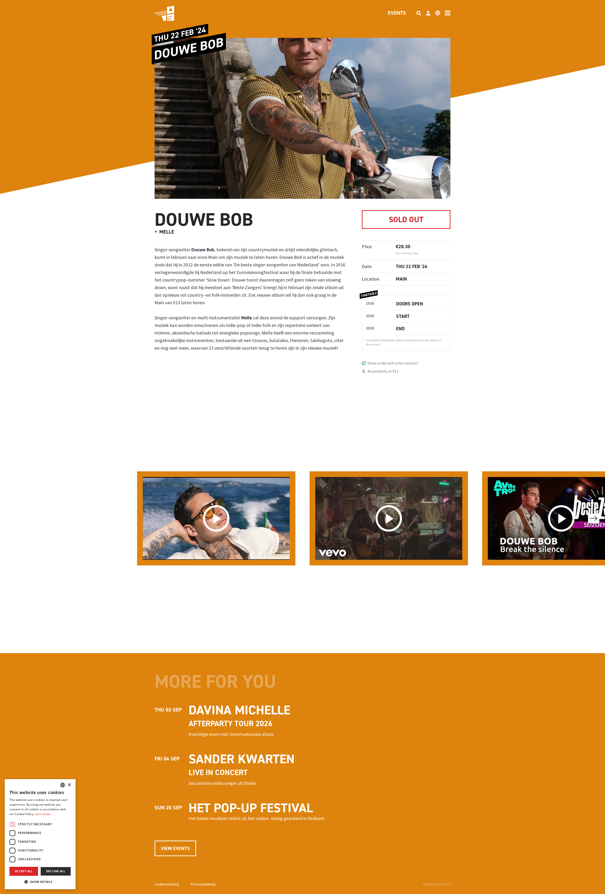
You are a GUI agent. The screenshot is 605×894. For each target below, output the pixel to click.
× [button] (69, 785)
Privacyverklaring (203, 884)
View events (175, 848)
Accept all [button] (24, 871)
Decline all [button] (55, 871)
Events (397, 13)
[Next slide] (593, 518)
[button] (40, 882)
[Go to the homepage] (172, 13)
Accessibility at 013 (382, 371)
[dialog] (40, 834)
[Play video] (216, 518)
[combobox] (62, 785)
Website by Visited (436, 884)
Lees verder (43, 814)
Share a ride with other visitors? (393, 363)
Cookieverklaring (167, 884)
